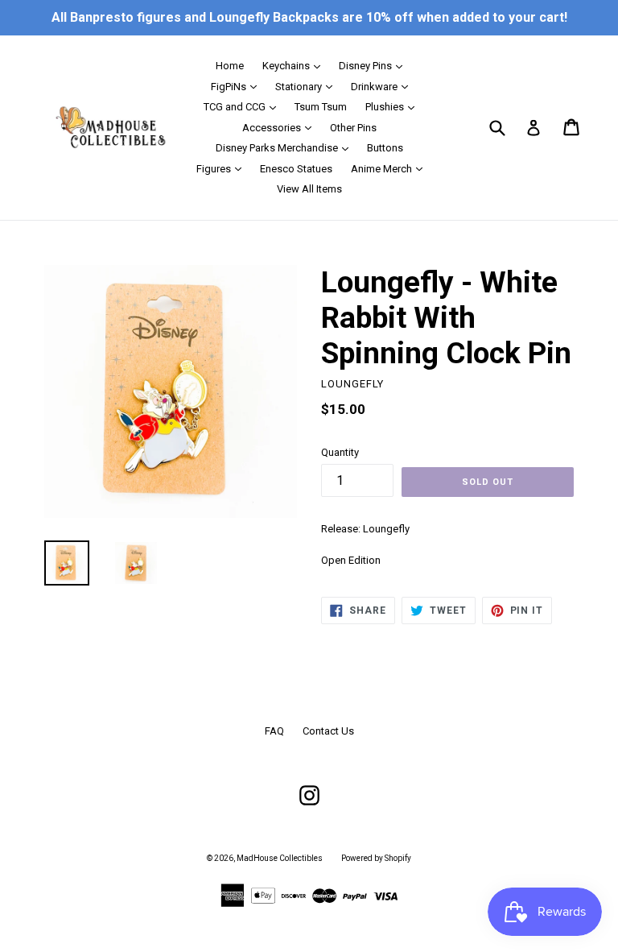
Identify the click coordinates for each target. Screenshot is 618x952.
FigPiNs (238, 86)
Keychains (295, 65)
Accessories (280, 127)
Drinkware (383, 86)
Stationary (307, 86)
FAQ (274, 731)
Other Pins (353, 128)
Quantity (340, 452)
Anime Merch (391, 168)
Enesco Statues (296, 169)
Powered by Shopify (376, 858)
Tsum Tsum (321, 107)
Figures (222, 168)
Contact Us (328, 731)
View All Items (309, 189)
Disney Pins (374, 65)
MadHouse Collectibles (280, 858)
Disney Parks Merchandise (286, 147)
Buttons (385, 148)
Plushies (393, 106)
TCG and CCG (244, 106)
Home (230, 66)
